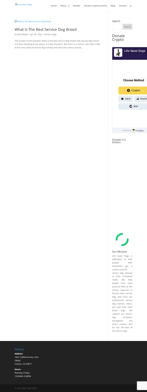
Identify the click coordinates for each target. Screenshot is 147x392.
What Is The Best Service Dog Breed (46, 29)
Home (54, 6)
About (63, 6)
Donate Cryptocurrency (95, 6)
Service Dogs (50, 34)
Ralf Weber (23, 34)
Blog (113, 6)
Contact (123, 6)
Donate (76, 6)
